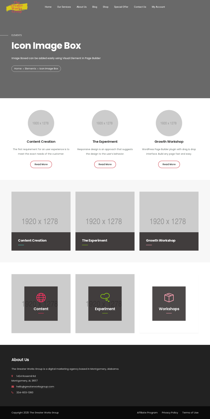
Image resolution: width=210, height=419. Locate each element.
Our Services (64, 6)
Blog (94, 6)
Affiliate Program (147, 412)
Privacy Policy (170, 412)
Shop (105, 6)
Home (48, 6)
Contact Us (140, 6)
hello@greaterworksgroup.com (35, 386)
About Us (82, 6)
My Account (158, 6)
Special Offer (121, 6)
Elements (30, 68)
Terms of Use (190, 412)
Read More (41, 164)
